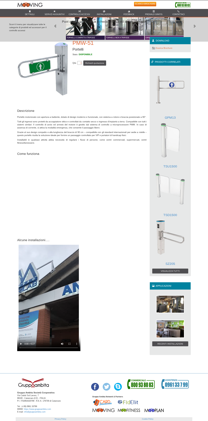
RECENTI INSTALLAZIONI (170, 344)
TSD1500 (170, 215)
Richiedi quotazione (94, 63)
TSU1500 (170, 166)
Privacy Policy (60, 419)
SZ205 (170, 263)
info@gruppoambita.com (35, 412)
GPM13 (170, 117)
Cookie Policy (147, 419)
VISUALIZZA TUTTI (170, 271)
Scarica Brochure (163, 48)
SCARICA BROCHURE (145, 4)
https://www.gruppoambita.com (37, 409)
